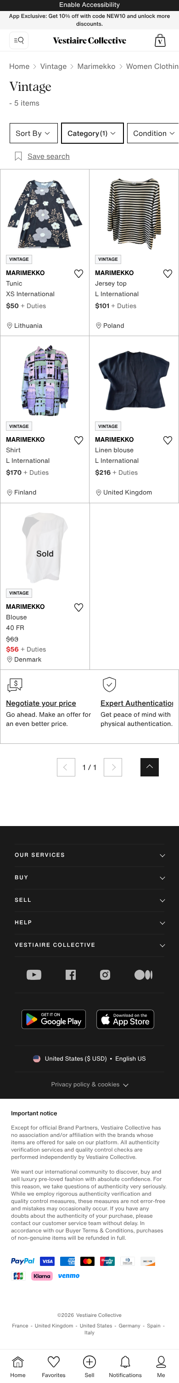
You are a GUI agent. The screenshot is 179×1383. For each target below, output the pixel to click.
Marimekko (96, 66)
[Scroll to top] (149, 767)
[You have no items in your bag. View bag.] (160, 40)
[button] (160, 40)
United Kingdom (54, 1325)
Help (23, 923)
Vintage (53, 66)
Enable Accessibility (89, 5)
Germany (129, 1325)
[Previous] (66, 767)
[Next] (113, 767)
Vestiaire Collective (55, 945)
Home (19, 66)
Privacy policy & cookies (85, 1084)
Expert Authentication (138, 702)
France (20, 1325)
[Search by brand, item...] (18, 40)
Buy (21, 878)
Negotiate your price (41, 702)
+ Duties (33, 305)
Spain (154, 1325)
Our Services (40, 855)
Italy (89, 1332)
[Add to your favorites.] (78, 273)
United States (96, 1325)
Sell (23, 900)
